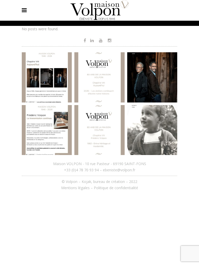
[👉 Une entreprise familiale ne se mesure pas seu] (47, 77)
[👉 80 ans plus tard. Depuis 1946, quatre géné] (152, 77)
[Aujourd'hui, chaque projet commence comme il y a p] (99, 77)
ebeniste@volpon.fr (119, 169)
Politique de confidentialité (116, 187)
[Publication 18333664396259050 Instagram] (47, 130)
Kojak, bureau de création (104, 181)
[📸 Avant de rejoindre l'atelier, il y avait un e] (152, 130)
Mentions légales (75, 187)
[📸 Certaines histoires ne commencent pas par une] (99, 130)
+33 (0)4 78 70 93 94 (81, 169)
